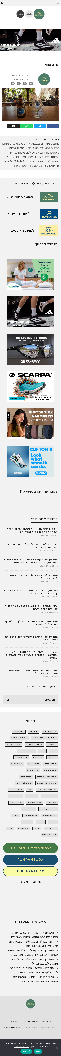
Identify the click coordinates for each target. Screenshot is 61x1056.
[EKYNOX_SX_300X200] (30, 349)
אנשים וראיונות (14, 744)
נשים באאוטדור (35, 802)
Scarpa (52, 744)
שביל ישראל (50, 828)
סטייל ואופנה (16, 802)
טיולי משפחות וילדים (46, 776)
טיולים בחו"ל (50, 770)
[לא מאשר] (57, 1047)
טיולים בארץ (17, 764)
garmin (34, 731)
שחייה (37, 828)
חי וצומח (52, 757)
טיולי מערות (32, 770)
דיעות (42, 751)
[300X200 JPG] (30, 311)
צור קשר (14, 1021)
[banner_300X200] (30, 461)
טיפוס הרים (26, 776)
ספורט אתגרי (28, 809)
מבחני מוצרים (16, 789)
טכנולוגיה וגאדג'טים (47, 789)
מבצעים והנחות (49, 796)
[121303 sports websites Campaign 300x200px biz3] (30, 274)
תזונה (10, 828)
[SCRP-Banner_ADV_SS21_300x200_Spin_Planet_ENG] (30, 386)
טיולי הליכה (33, 764)
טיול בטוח (37, 757)
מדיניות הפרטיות (21, 1046)
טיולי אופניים (21, 757)
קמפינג (40, 822)
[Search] (2, 3)
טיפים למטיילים (24, 783)
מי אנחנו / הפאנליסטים (38, 1021)
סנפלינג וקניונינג (48, 809)
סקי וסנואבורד (49, 815)
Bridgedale (49, 731)
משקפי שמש (15, 796)
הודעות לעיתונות (26, 751)
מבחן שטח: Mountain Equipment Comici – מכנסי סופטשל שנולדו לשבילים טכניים (32, 655)
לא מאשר (26, 1051)
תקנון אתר (11, 1027)
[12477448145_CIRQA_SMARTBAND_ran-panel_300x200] (30, 423)
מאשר (38, 1051)
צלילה (15, 815)
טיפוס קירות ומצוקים (46, 783)
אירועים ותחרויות (34, 744)
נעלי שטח (52, 802)
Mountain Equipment (44, 738)
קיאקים (53, 822)
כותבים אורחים (21, 75)
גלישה (53, 751)
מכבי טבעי (31, 796)
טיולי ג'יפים (50, 764)
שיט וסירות (23, 828)
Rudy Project (19, 738)
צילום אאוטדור (30, 815)
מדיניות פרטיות (30, 1030)
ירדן (30, 789)
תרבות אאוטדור (49, 835)
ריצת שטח (27, 822)
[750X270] (30, 40)
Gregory (19, 731)
